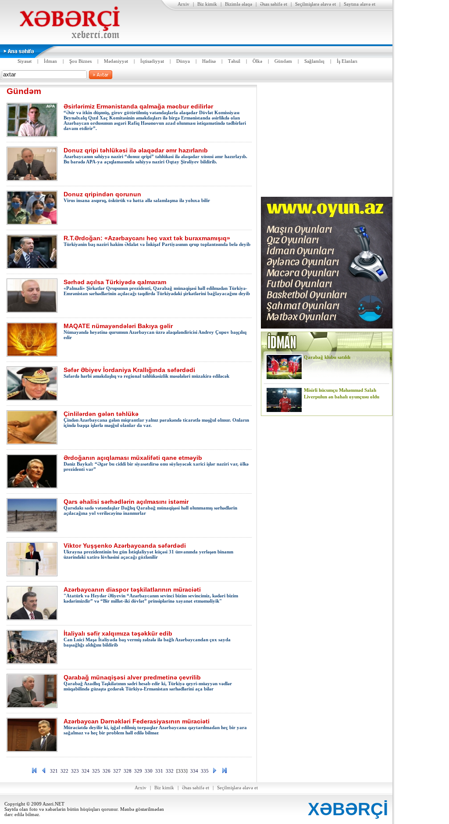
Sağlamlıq (314, 61)
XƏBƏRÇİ (348, 809)
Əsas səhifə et (273, 4)
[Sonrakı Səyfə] (214, 772)
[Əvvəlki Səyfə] (43, 772)
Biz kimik (207, 4)
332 (170, 770)
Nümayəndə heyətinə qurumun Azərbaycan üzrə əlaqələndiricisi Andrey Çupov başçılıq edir (155, 331)
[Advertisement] (326, 140)
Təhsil (234, 61)
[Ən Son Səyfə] (224, 772)
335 (205, 770)
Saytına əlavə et (359, 4)
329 (138, 770)
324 (85, 770)
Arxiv (183, 4)
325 (96, 770)
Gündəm (283, 61)
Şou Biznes (80, 61)
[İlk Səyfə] (34, 772)
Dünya (183, 61)
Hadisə (209, 61)
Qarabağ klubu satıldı (327, 357)
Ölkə (257, 61)
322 (64, 770)
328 (128, 770)
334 (194, 770)
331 (159, 770)
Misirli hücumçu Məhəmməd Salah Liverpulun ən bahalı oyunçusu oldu (341, 393)
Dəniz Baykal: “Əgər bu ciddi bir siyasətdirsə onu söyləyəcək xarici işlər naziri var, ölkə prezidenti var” (156, 463)
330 (149, 770)
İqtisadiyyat (152, 61)
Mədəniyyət (116, 61)
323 (75, 770)
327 (117, 770)
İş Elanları (347, 61)
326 (106, 770)
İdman (50, 61)
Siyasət (25, 61)
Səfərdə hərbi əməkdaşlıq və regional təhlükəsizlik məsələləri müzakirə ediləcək (146, 372)
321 (54, 770)
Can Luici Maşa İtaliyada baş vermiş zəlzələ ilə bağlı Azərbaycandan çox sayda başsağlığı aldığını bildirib (147, 638)
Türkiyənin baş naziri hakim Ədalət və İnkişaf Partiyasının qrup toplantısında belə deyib (157, 241)
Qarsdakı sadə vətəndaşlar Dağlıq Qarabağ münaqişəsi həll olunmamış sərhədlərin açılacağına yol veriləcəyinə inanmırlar (150, 507)
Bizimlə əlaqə (238, 4)
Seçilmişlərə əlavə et (315, 4)
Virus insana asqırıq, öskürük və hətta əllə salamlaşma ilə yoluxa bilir (137, 197)
